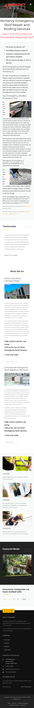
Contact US (23, 705)
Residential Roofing (14, 705)
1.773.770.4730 (9, 666)
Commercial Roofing (23, 703)
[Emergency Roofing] (14, 6)
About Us (14, 703)
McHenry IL (28, 206)
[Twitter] (12, 610)
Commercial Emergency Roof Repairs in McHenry (16, 368)
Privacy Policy (7, 650)
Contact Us (6, 643)
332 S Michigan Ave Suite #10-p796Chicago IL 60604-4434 (11, 661)
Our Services (7, 640)
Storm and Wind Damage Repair (12, 279)
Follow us (7, 610)
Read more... (10, 361)
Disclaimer (6, 646)
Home (9, 703)
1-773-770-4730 (11, 355)
